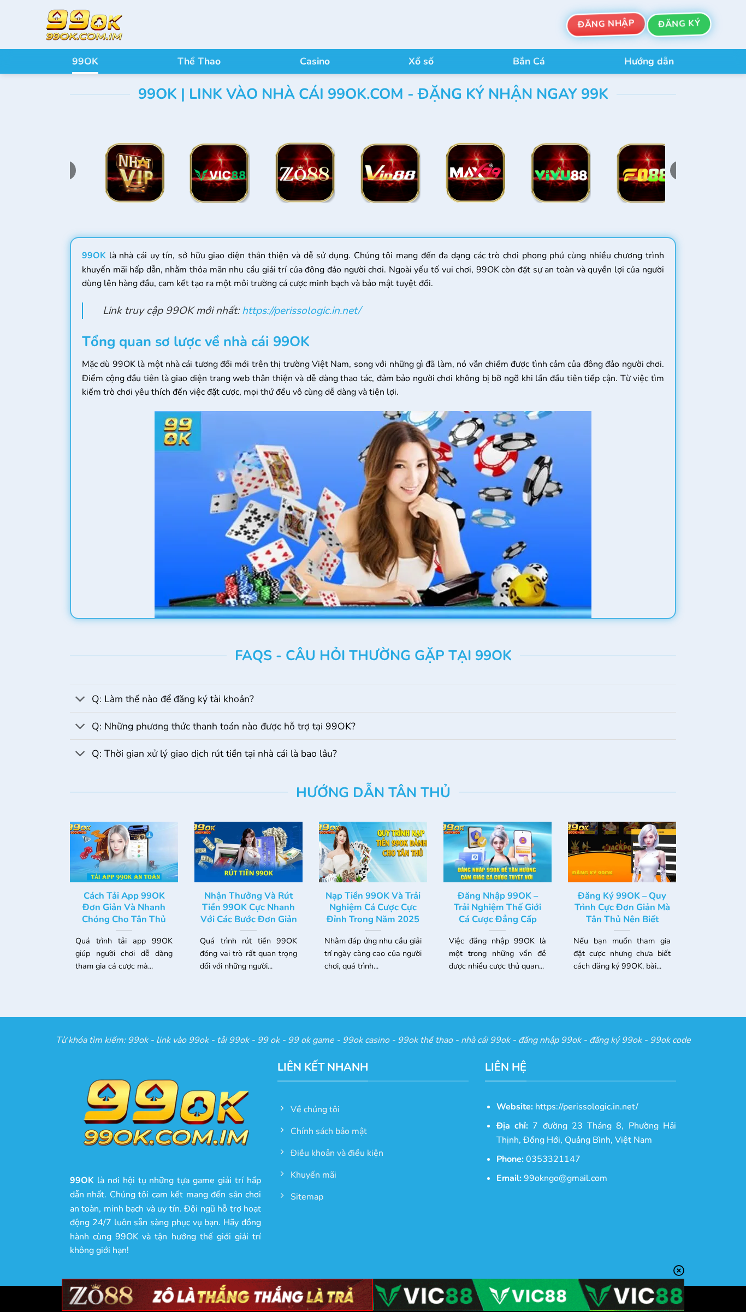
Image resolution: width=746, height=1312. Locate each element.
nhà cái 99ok (485, 1040)
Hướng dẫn (649, 61)
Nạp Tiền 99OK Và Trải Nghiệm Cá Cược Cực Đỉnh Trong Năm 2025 (373, 907)
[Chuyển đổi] (80, 699)
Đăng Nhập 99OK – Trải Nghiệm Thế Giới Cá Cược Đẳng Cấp (497, 907)
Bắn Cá (529, 61)
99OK (85, 61)
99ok (138, 1040)
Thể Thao (199, 61)
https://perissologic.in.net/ (301, 311)
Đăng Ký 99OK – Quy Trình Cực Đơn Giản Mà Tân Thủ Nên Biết (622, 907)
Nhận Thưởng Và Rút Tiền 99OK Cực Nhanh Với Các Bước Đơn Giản (248, 907)
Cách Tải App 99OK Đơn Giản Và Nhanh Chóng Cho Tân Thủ (124, 907)
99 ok (268, 1040)
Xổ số (421, 61)
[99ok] (94, 24)
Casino (315, 61)
